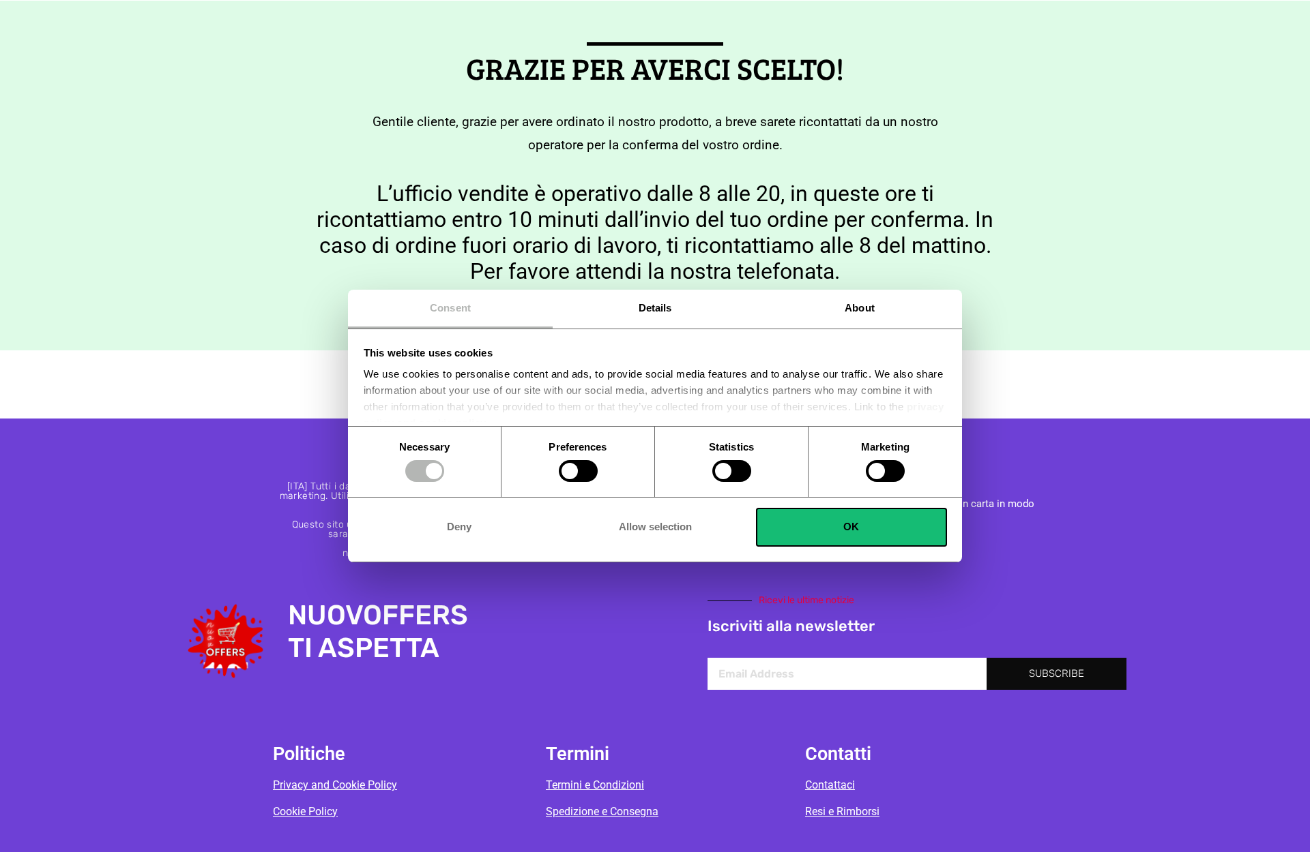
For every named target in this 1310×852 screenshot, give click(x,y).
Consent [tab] (450, 308)
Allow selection (655, 526)
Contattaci (830, 784)
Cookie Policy (305, 811)
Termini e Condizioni (595, 784)
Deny (459, 526)
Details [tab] (655, 308)
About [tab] (860, 308)
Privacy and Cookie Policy (335, 784)
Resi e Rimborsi (842, 811)
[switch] (578, 471)
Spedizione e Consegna (602, 811)
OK (851, 526)
